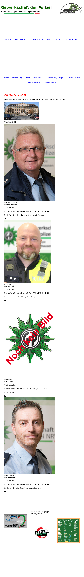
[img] (42, 8)
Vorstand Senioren (73, 78)
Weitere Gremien (50, 83)
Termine (57, 39)
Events (49, 39)
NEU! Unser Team (21, 39)
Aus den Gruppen (37, 39)
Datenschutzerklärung (71, 39)
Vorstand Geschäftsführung (12, 78)
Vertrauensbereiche (33, 83)
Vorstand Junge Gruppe (55, 78)
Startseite (8, 39)
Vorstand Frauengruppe (34, 78)
